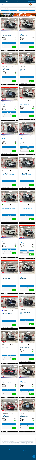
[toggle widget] (33, 456)
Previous (0, 15)
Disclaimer (33, 14)
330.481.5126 (12, 1)
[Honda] (2, 5)
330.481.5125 (2, 1)
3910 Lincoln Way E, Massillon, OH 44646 (24, 1)
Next (35, 15)
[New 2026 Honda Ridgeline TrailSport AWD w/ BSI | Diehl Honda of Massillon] (18, 15)
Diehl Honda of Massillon (5, 50)
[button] (17, 24)
